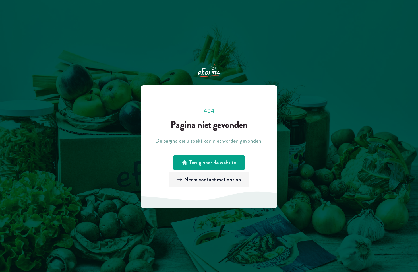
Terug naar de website (212, 162)
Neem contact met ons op (212, 179)
